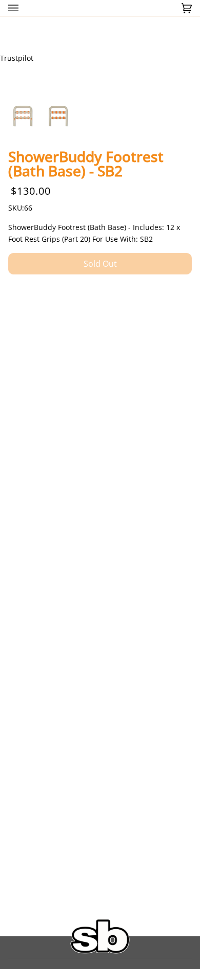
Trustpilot (16, 58)
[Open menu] (23, 8)
